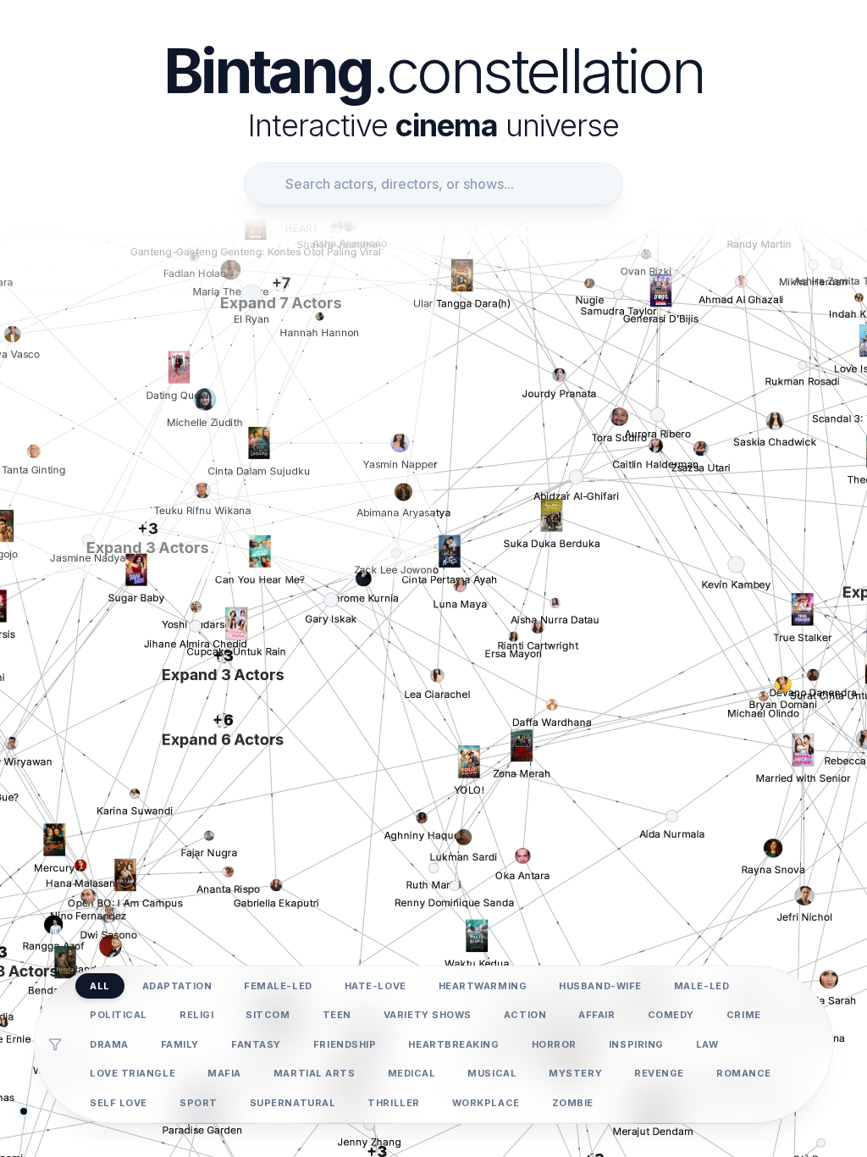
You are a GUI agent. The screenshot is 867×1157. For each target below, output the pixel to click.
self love (118, 1103)
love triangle (132, 1073)
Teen (337, 1015)
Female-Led (278, 986)
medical (412, 1073)
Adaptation (177, 986)
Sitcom (268, 1015)
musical (491, 1073)
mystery (575, 1073)
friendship (345, 1044)
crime (743, 1015)
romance (743, 1073)
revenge (659, 1073)
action (525, 1015)
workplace (486, 1103)
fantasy (256, 1044)
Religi (196, 1015)
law (707, 1044)
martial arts (314, 1073)
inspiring (636, 1044)
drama (109, 1044)
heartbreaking (453, 1044)
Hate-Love (375, 986)
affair (596, 1015)
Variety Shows (428, 1015)
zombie (573, 1103)
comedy (671, 1015)
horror (554, 1044)
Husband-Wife (600, 986)
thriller (393, 1103)
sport (198, 1103)
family (180, 1044)
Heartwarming (483, 986)
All (100, 986)
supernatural (293, 1103)
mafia (224, 1073)
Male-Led (701, 986)
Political (118, 1015)
